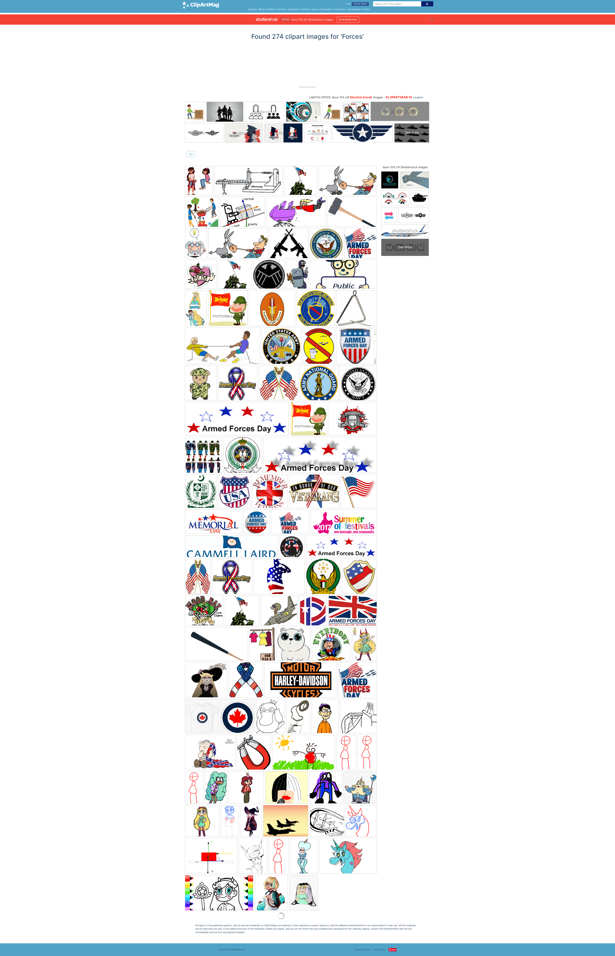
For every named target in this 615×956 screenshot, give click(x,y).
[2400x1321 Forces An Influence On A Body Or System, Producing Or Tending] (238, 245)
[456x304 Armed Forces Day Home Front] (352, 612)
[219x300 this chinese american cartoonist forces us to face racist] (325, 717)
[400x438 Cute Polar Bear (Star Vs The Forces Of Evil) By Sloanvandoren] (293, 645)
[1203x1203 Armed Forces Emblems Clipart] (319, 384)
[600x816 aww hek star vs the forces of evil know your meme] (253, 857)
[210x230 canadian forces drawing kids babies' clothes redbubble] (202, 717)
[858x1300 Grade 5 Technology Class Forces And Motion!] (196, 245)
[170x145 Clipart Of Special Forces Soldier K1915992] (289, 245)
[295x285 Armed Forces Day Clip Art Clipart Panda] (237, 384)
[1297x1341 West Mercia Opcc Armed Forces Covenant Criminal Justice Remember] (269, 493)
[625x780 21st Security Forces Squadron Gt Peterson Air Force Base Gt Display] (318, 347)
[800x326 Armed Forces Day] (344, 523)
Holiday (305, 9)
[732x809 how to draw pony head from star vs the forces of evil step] (361, 822)
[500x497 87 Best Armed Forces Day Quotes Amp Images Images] (358, 681)
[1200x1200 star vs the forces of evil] (246, 788)
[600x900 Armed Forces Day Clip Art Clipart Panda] (197, 578)
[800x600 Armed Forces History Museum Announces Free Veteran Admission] (279, 578)
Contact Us (379, 949)
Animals (252, 9)
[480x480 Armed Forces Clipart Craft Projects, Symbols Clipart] (326, 245)
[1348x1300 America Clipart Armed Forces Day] (356, 347)
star (191, 154)
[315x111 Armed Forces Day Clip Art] (342, 547)
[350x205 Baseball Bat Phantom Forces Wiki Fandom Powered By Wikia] (216, 645)
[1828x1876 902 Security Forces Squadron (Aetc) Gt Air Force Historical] (315, 309)
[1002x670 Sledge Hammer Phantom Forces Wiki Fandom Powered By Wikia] (352, 213)
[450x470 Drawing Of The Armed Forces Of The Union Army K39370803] (203, 456)
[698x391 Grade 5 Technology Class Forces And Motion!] (296, 213)
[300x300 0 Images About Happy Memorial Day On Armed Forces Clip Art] (359, 492)
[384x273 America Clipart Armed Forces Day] (290, 523)
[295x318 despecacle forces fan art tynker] (325, 788)
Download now (348, 19)
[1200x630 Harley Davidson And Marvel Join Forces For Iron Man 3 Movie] (300, 681)
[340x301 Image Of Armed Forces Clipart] (279, 612)
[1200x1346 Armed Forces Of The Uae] (323, 578)
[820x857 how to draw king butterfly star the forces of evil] (360, 788)
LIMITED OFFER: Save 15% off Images (346, 97)
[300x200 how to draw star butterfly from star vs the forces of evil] (348, 857)
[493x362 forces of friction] (211, 857)
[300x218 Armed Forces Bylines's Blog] (314, 493)
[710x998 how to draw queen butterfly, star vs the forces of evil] (304, 857)
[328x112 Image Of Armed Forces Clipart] (320, 456)
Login (348, 3)
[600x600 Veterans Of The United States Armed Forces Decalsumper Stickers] (281, 347)
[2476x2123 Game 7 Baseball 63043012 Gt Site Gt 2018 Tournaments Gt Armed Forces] (204, 612)
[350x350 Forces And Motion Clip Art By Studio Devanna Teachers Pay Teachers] (201, 213)
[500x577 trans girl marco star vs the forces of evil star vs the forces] (199, 182)
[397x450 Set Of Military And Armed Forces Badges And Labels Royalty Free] (234, 493)
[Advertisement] (307, 64)
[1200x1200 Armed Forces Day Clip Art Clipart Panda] (201, 276)
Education (327, 9)
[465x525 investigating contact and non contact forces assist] (254, 754)
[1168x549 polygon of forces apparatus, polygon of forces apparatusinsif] (248, 182)
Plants (366, 9)
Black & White (266, 9)
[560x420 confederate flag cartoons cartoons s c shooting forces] (210, 754)
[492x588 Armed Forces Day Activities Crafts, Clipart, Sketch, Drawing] (201, 384)
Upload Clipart (360, 4)
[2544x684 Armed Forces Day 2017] (231, 547)
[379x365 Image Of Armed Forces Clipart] (242, 612)
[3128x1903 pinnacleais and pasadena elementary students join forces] (303, 754)
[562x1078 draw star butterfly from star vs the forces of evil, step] (367, 753)
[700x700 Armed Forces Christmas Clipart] (358, 384)
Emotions (339, 9)
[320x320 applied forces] (327, 822)
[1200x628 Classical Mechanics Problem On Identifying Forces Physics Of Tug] (222, 347)
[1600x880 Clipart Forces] (348, 182)
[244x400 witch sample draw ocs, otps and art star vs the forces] (251, 822)
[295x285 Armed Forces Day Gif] (232, 578)
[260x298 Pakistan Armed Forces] (201, 493)
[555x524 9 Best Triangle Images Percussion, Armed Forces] (356, 309)
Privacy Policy (362, 949)
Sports (315, 9)
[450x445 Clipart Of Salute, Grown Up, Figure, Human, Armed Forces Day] (228, 309)
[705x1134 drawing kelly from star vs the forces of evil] (216, 788)
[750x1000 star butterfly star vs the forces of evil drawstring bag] (304, 894)
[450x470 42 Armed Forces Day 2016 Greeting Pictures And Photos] (256, 523)
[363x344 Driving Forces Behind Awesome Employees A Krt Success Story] (331, 645)
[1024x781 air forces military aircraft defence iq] (285, 822)
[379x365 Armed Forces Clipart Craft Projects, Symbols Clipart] (300, 182)
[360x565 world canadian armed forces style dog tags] (298, 717)
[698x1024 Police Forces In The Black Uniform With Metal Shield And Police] (297, 276)
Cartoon (281, 9)
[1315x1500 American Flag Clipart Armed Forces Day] (245, 681)
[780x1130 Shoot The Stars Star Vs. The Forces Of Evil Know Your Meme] (364, 645)
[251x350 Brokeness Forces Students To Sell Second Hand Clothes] (262, 645)
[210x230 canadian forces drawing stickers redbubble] (237, 717)
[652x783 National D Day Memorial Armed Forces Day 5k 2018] (312, 612)
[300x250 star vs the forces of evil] (287, 788)
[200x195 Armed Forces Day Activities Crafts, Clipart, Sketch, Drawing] (292, 547)
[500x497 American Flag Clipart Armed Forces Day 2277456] (360, 245)
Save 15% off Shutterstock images (405, 167)
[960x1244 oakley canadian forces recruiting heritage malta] (270, 717)
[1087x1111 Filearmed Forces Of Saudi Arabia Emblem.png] (243, 456)
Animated (293, 9)
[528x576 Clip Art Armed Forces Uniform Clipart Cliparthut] (359, 578)
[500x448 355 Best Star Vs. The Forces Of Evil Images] (206, 681)
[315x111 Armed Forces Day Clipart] (236, 420)
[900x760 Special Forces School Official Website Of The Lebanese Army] (272, 309)
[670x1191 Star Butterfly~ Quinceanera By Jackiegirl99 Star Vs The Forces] (196, 309)
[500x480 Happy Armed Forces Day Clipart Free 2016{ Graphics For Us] (235, 276)
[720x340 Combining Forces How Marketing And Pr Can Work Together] (343, 275)
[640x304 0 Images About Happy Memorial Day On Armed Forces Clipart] (213, 523)
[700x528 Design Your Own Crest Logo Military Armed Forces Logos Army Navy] (353, 420)
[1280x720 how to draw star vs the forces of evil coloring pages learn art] (219, 894)
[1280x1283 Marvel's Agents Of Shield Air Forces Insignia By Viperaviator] (269, 275)
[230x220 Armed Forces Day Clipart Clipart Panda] (278, 384)
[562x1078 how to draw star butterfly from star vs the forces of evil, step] (346, 753)
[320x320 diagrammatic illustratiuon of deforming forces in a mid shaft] (358, 717)
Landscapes (354, 9)
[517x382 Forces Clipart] (242, 213)
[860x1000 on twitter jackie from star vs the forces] (271, 894)
